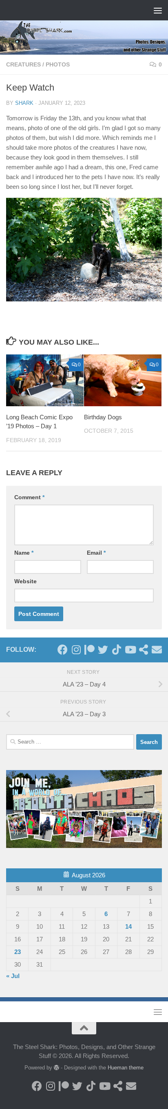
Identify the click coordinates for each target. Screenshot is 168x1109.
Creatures (23, 64)
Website (25, 581)
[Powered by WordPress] (56, 1067)
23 (17, 951)
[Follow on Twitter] (103, 649)
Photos (58, 64)
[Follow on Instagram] (76, 649)
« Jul (13, 975)
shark (24, 103)
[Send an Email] (157, 649)
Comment (29, 497)
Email (96, 552)
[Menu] (158, 10)
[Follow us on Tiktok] (116, 649)
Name (23, 552)
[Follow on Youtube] (130, 649)
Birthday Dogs (103, 417)
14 (128, 926)
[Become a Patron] (89, 649)
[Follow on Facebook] (62, 649)
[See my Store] (143, 649)
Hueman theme (126, 1068)
